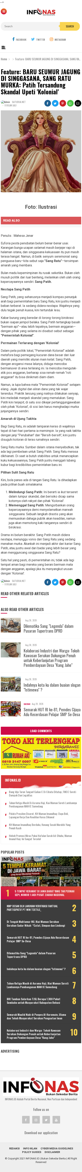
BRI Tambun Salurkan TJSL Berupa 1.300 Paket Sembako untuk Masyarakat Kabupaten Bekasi (33, 1000)
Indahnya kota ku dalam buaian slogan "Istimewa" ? (52, 687)
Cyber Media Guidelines (57, 1148)
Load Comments (41, 731)
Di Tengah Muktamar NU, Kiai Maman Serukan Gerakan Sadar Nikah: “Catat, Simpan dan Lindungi (36, 923)
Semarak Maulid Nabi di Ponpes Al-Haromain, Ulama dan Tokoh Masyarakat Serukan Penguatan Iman (36, 1016)
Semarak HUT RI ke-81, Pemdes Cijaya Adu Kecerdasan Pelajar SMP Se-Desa (52, 712)
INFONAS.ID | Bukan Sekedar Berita (46, 1158)
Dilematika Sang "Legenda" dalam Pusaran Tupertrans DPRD (48, 628)
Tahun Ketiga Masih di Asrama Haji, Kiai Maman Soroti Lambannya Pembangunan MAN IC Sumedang (43, 804)
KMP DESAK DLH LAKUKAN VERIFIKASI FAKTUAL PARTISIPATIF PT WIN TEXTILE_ (32, 907)
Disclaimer (52, 1152)
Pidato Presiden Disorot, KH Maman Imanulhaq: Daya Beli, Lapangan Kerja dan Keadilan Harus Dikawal (38, 815)
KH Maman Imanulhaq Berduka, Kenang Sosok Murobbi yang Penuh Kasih (40, 826)
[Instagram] (36, 1120)
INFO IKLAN (30, 1148)
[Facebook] (26, 1120)
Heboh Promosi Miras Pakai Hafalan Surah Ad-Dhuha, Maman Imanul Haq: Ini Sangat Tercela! (40, 837)
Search (70, 26)
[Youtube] (56, 1120)
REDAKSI (14, 1148)
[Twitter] (46, 1120)
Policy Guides (31, 1152)
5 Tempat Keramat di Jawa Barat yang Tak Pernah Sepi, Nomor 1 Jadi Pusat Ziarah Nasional (44, 893)
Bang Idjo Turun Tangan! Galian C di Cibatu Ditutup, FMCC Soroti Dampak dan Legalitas (42, 793)
